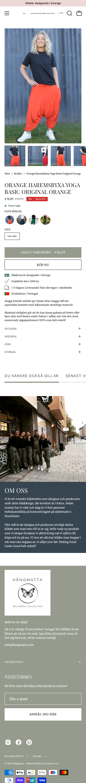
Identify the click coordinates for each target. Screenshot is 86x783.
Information (14, 662)
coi (56, 763)
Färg (8, 344)
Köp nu (43, 265)
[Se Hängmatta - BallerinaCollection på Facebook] (18, 742)
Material (11, 336)
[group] (43, 3)
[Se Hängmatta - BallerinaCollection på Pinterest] (29, 742)
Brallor (18, 173)
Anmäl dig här (43, 714)
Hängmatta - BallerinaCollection (29, 763)
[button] (69, 13)
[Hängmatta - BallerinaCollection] (43, 13)
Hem (7, 173)
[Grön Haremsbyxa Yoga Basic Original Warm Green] (45, 220)
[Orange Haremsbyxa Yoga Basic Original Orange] (15, 156)
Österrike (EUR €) (14, 756)
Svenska (37, 756)
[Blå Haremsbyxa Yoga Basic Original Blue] (22, 220)
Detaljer (11, 328)
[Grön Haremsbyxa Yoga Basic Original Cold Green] (33, 220)
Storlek (10, 352)
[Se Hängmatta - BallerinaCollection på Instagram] (8, 742)
